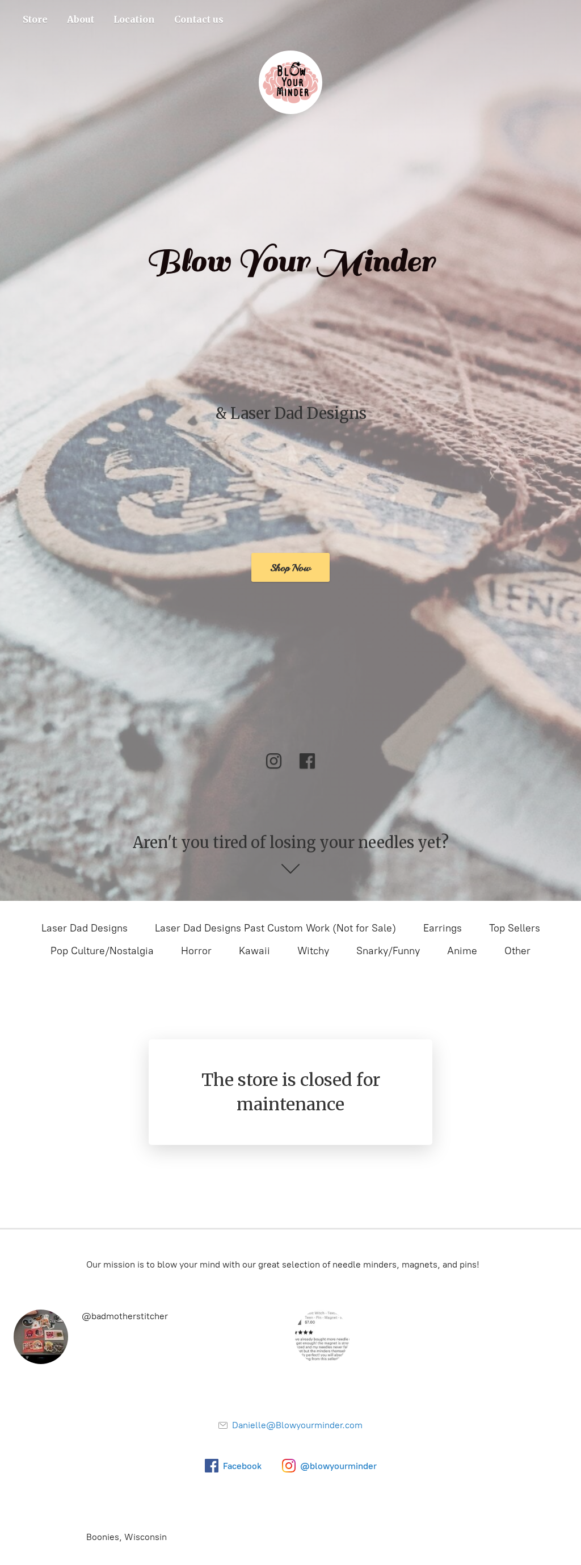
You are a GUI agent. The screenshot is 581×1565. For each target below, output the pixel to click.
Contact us (199, 19)
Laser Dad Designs (84, 928)
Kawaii (254, 951)
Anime (462, 951)
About (80, 19)
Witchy (313, 951)
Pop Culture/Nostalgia (102, 951)
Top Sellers (514, 928)
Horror (196, 951)
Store (35, 19)
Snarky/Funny (388, 951)
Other (517, 951)
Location (134, 19)
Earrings (442, 928)
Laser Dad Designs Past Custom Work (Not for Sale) (275, 928)
